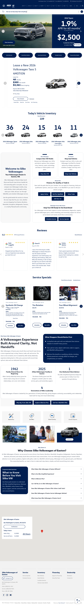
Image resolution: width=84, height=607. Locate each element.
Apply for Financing (57, 575)
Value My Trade (56, 578)
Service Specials (64, 219)
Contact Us (8, 578)
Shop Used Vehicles (71, 174)
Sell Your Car (57, 199)
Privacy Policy (18, 602)
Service (25, 572)
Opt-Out (45, 602)
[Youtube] (10, 595)
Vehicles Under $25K (42, 582)
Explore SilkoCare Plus (42, 402)
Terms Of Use (24, 602)
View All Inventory (41, 116)
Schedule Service (51, 219)
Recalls (48, 602)
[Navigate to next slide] (83, 31)
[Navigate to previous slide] (1, 31)
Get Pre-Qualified (58, 194)
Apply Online (44, 194)
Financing (56, 572)
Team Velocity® (61, 603)
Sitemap (29, 602)
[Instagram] (7, 595)
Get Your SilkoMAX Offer (60, 402)
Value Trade (71, 194)
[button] (42, 531)
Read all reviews (78, 234)
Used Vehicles (40, 578)
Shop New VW (45, 174)
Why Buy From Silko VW (23, 402)
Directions (69, 575)
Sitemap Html (34, 602)
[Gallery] (42, 31)
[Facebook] (3, 595)
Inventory (41, 572)
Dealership (71, 572)
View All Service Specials (66, 280)
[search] (82, 6)
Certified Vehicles (41, 580)
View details (20, 99)
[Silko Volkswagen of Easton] (7, 5)
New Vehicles (40, 575)
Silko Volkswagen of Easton (8, 602)
